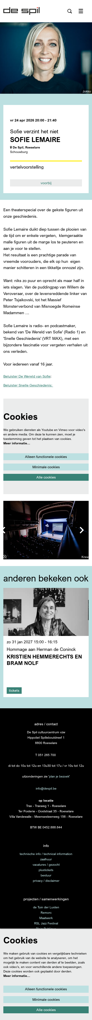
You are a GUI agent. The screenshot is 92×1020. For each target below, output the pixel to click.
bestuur (46, 875)
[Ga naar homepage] (21, 11)
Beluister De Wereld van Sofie (26, 376)
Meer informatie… (16, 443)
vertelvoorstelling (27, 167)
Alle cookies (46, 477)
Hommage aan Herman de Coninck (41, 649)
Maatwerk (46, 918)
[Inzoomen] (5, 556)
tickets (14, 690)
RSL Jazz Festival (46, 923)
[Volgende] (82, 530)
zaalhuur (46, 859)
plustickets (46, 870)
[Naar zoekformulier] (69, 11)
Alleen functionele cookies (46, 456)
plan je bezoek (59, 776)
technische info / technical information (46, 854)
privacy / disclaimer (46, 880)
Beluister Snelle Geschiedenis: (28, 385)
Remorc (46, 912)
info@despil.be (46, 788)
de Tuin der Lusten (46, 907)
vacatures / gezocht (46, 864)
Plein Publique (46, 928)
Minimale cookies (46, 467)
